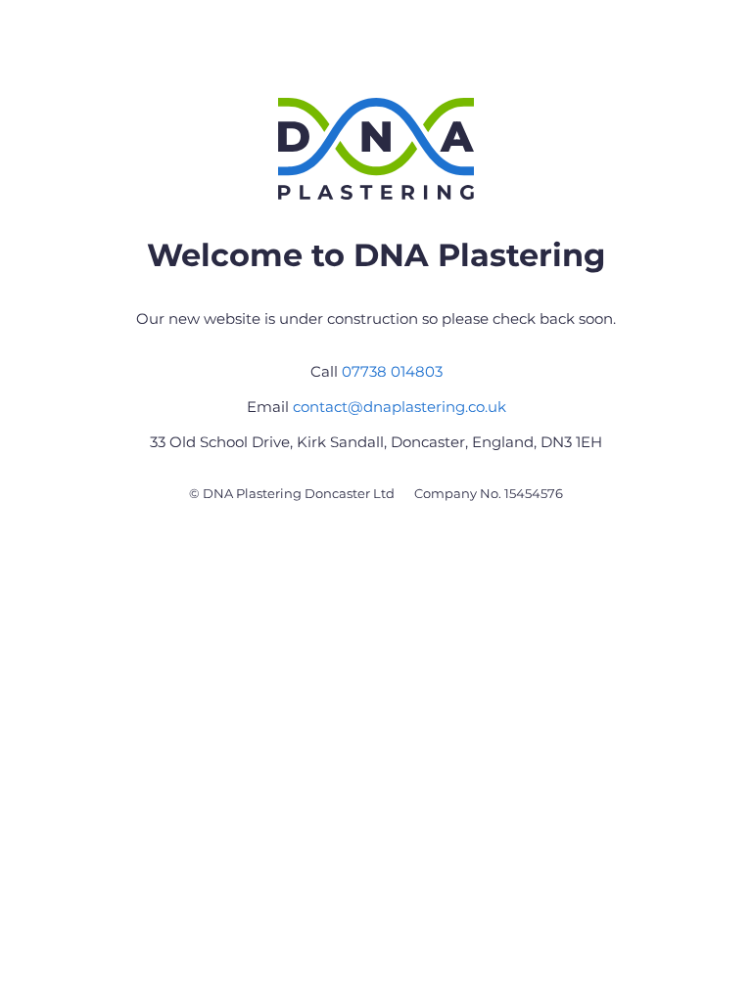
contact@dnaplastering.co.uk (399, 406)
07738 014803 (392, 371)
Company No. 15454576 (488, 493)
